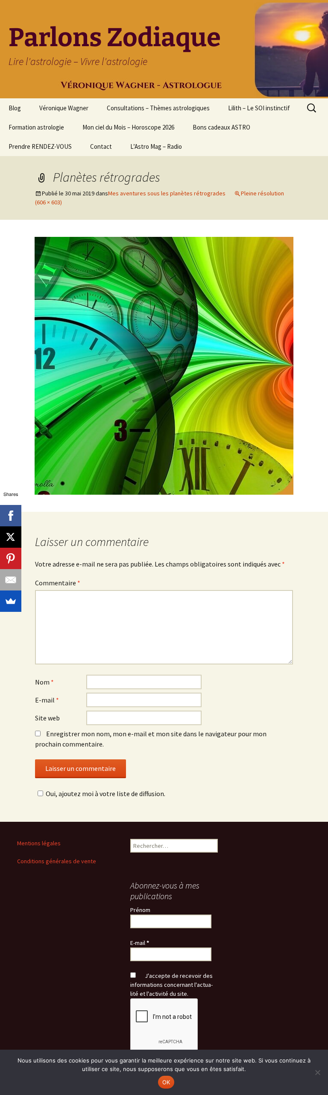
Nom (44, 682)
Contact (101, 146)
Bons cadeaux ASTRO (221, 127)
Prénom (140, 910)
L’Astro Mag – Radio (156, 146)
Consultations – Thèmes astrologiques (158, 108)
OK (166, 1082)
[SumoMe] (10, 601)
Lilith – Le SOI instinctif (259, 108)
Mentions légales (39, 843)
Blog (15, 108)
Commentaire (57, 582)
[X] (10, 537)
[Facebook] (10, 515)
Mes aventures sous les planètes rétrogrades (167, 193)
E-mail (47, 700)
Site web (47, 718)
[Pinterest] (10, 558)
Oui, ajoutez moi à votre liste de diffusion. (105, 793)
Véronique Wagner (63, 108)
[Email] (10, 579)
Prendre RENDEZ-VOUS (40, 146)
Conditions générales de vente (56, 861)
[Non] (317, 1072)
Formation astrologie (36, 127)
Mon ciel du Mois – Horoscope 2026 (128, 127)
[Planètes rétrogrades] (164, 364)
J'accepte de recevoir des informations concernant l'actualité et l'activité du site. (171, 985)
